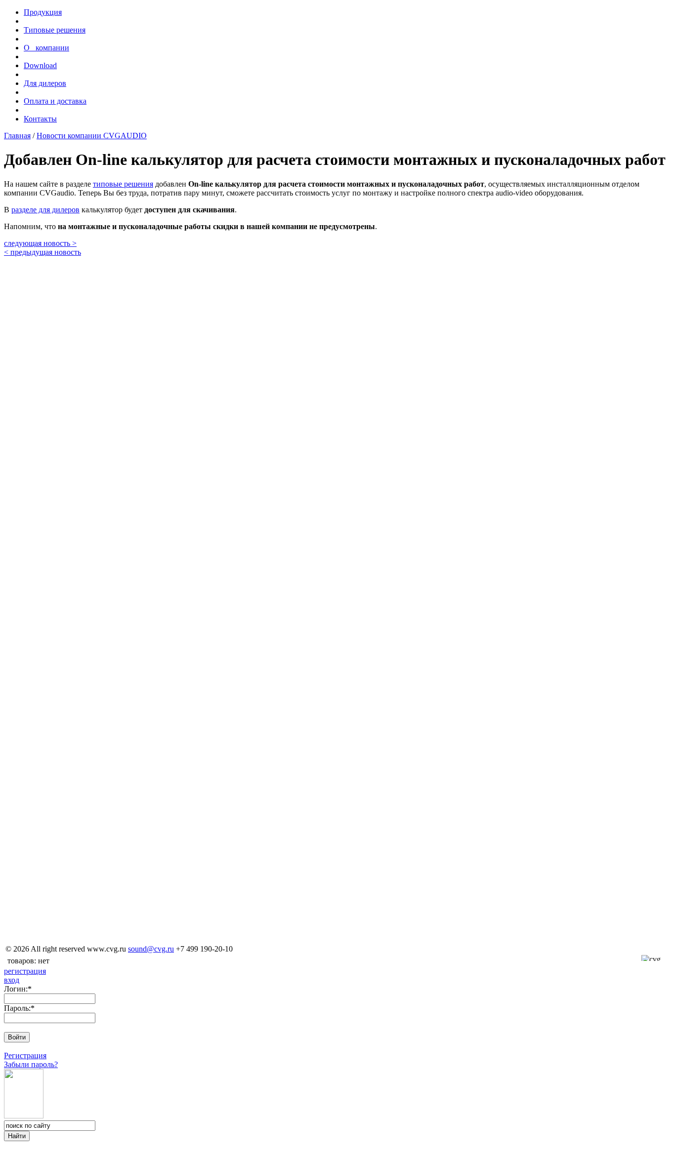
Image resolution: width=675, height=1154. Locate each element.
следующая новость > (40, 243)
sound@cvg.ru (151, 949)
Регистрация (25, 1055)
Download (40, 65)
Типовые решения (54, 30)
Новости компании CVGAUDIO (92, 135)
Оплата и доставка (55, 101)
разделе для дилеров (45, 209)
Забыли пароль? (31, 1064)
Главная (17, 135)
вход (11, 980)
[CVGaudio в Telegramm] (337, 938)
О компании (46, 47)
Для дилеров (45, 83)
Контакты (40, 119)
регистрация (25, 971)
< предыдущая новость (42, 252)
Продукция (43, 12)
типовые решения (123, 184)
